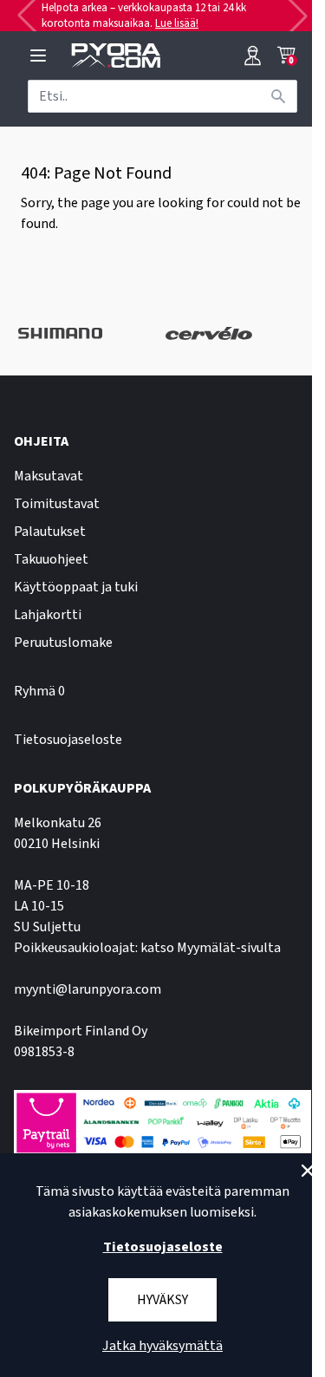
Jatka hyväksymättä (162, 1345)
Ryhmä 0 (39, 691)
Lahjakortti (47, 614)
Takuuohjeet (51, 559)
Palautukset (50, 531)
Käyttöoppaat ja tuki (76, 587)
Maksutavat (48, 476)
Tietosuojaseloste (68, 739)
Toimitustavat (57, 503)
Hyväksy (162, 1299)
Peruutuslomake (63, 642)
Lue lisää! (176, 23)
